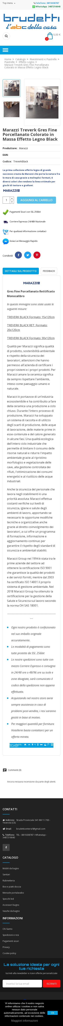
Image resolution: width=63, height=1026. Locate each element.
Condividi (18, 255)
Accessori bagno (11, 904)
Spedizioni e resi (11, 935)
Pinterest (36, 255)
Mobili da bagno (11, 868)
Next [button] (11, 116)
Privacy (6, 947)
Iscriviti (52, 983)
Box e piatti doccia (12, 886)
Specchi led (8, 898)
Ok (52, 1012)
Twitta (27, 255)
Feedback (49, 271)
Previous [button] (11, 82)
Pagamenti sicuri (11, 941)
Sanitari (6, 874)
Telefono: (10, 835)
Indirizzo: (10, 820)
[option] (11, 88)
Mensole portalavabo (13, 892)
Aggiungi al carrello (36, 200)
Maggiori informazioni (24, 1020)
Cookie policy (9, 953)
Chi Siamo (7, 928)
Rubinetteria (9, 880)
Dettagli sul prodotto (21, 271)
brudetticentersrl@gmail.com (30, 828)
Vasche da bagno (11, 911)
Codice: (7, 161)
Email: (8, 828)
